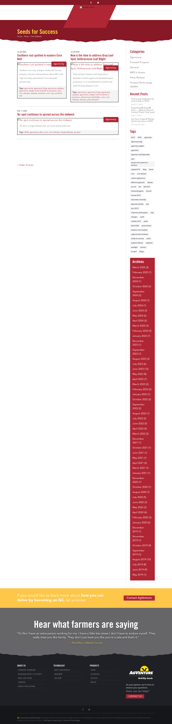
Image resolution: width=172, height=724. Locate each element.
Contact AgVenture (139, 598)
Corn (59, 91)
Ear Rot (133, 187)
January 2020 (139, 522)
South (148, 238)
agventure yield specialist (140, 154)
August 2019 (135, 169)
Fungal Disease (67, 132)
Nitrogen (134, 217)
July (147, 204)
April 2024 (138, 321)
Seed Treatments (62, 670)
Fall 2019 (147, 187)
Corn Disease (24, 93)
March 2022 (138, 434)
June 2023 (138, 369)
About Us (23, 4)
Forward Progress (139, 62)
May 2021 (137, 458)
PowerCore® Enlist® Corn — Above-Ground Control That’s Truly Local (143, 110)
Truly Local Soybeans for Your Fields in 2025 (142, 100)
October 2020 (140, 487)
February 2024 (140, 331)
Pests (146, 221)
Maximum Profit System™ (49, 4)
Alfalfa (94, 678)
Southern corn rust (46, 93)
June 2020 (138, 502)
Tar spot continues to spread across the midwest (45, 114)
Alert (41, 132)
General (134, 67)
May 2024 (137, 316)
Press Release (137, 77)
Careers (21, 682)
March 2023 (138, 384)
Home (11, 4)
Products (121, 4)
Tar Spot (77, 132)
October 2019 (136, 221)
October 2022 (140, 399)
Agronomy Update (55, 88)
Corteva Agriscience (138, 178)
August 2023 (139, 359)
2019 (133, 137)
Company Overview (26, 670)
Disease (34, 93)
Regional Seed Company (139, 234)
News (26, 36)
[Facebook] (91, 3)
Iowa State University (138, 200)
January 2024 (139, 336)
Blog (144, 169)
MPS (152, 213)
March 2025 (138, 267)
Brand (151, 169)
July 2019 (137, 564)
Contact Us (135, 696)
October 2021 (140, 448)
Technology (140, 4)
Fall (140, 187)
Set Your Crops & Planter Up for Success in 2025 (142, 120)
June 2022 (138, 423)
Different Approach (138, 182)
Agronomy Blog (40, 88)
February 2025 (140, 272)
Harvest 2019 (136, 195)
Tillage (141, 251)
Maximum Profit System (139, 213)
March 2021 (138, 468)
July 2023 (137, 364)
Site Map (47, 720)
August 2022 (139, 413)
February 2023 (140, 389)
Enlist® (57, 678)
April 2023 (138, 379)
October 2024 (140, 286)
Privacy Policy (57, 720)
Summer (143, 247)
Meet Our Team (25, 678)
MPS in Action (137, 72)
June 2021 (138, 453)
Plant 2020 (135, 226)
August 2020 (139, 492)
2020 (26, 132)
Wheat (93, 682)
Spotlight (134, 247)
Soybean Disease (137, 243)
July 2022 (137, 418)
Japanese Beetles (137, 204)
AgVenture (23, 91)
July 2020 (137, 497)
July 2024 (137, 305)
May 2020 (137, 507)
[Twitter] (98, 3)
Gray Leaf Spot (93, 100)
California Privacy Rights (71, 720)
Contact (159, 4)
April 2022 (138, 429)
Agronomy (59, 64)
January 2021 (139, 473)
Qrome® (58, 674)
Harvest (148, 191)
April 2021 (138, 463)
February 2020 (140, 517)
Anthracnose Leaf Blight (90, 97)
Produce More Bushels (139, 230)
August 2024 (139, 300)
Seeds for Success (137, 238)
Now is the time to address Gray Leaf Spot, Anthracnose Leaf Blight (92, 57)
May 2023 (137, 374)
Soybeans (149, 243)
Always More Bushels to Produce (42, 91)
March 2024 (138, 326)
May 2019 (137, 575)
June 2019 (135, 208)
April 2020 (138, 512)
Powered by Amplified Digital (29, 718)
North (142, 217)
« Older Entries (25, 165)
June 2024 (138, 310)
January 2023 (139, 394)
